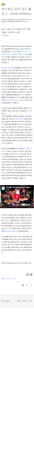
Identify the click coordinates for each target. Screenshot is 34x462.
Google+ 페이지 (7, 68)
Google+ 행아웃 (19, 119)
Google (19, 301)
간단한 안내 (7, 220)
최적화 (14, 278)
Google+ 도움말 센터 (12, 231)
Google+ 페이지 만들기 (16, 100)
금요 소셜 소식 (8, 278)
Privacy (25, 301)
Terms (30, 301)
